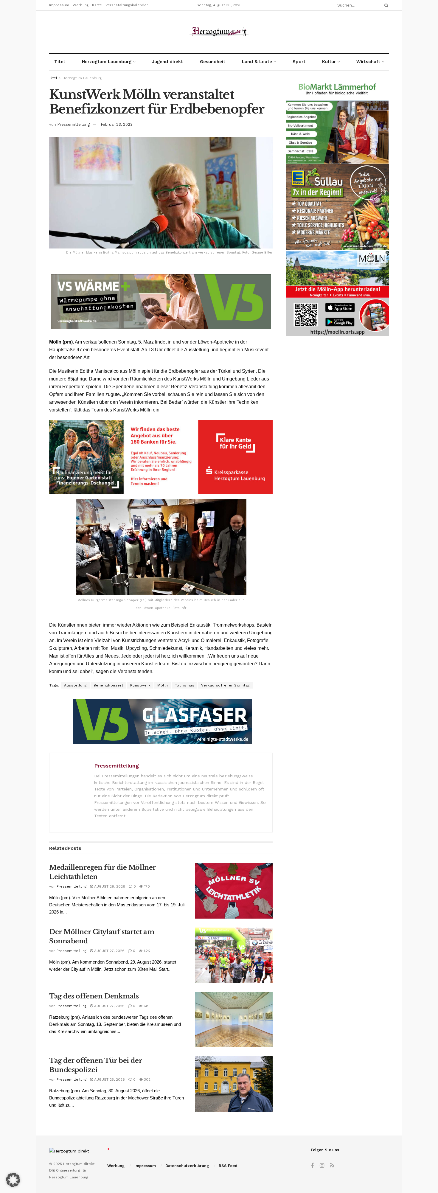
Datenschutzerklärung (187, 1166)
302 (146, 1079)
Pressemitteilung (73, 124)
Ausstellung (75, 685)
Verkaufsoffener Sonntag (225, 685)
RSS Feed (228, 1166)
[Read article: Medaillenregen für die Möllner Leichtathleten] (234, 891)
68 (145, 1006)
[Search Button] (385, 5)
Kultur (329, 61)
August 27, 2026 (109, 951)
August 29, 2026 (109, 886)
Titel (59, 61)
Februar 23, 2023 (117, 124)
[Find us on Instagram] (322, 1165)
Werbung (80, 5)
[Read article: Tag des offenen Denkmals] (234, 1019)
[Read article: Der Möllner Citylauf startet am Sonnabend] (234, 955)
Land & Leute (257, 61)
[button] (13, 1180)
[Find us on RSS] (332, 1165)
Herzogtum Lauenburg (106, 61)
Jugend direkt (167, 61)
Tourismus (185, 685)
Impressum (59, 5)
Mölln (162, 685)
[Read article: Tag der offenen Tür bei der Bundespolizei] (234, 1084)
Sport (299, 61)
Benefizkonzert (108, 685)
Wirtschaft (368, 61)
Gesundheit (212, 61)
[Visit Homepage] (219, 32)
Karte (97, 5)
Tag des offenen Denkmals (94, 996)
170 (146, 886)
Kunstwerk (140, 685)
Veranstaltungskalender (126, 5)
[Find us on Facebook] (312, 1165)
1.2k (146, 951)
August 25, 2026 (109, 1079)
